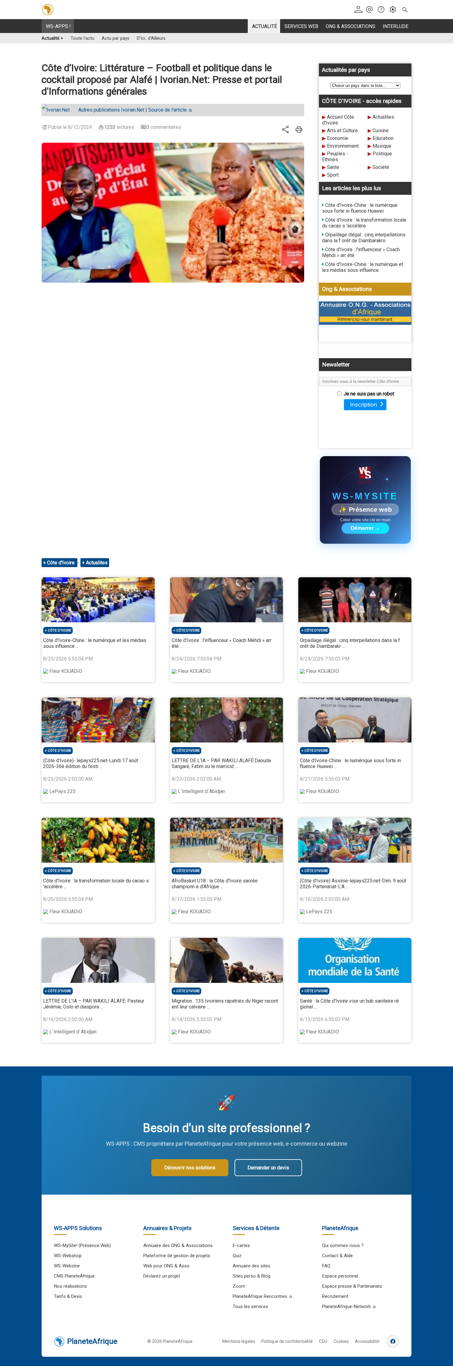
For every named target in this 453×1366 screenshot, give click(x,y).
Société (381, 167)
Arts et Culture (342, 130)
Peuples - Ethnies (335, 156)
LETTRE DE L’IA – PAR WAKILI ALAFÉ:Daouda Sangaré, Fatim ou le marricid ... (221, 763)
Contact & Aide (337, 1255)
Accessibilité (367, 1341)
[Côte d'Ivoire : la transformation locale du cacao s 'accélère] (98, 840)
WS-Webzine (67, 1266)
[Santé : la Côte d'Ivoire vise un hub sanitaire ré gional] (354, 960)
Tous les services (250, 1306)
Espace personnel (340, 1276)
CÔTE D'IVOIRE (59, 630)
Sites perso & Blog (251, 1276)
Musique (382, 146)
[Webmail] (371, 10)
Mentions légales (238, 1341)
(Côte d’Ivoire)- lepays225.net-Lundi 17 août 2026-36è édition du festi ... (90, 763)
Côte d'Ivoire (61, 563)
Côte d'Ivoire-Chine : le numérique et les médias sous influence (362, 267)
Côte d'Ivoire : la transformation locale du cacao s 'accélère (364, 223)
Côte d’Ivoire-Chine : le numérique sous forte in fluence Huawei (360, 208)
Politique (382, 154)
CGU (323, 1341)
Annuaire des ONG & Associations (178, 1245)
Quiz (237, 1255)
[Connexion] (359, 10)
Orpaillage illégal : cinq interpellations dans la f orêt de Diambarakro (364, 237)
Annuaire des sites (251, 1266)
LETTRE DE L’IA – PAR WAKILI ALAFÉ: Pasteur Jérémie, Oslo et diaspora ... (93, 1004)
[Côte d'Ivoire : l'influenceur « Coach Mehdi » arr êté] (226, 599)
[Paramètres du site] (395, 10)
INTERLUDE (395, 26)
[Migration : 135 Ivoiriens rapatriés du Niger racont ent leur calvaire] (226, 960)
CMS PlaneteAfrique (74, 1276)
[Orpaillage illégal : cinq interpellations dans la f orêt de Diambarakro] (354, 599)
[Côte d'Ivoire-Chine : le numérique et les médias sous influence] (98, 599)
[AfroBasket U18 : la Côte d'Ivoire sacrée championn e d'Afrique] (226, 840)
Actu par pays (115, 38)
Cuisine (381, 130)
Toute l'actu (82, 38)
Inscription (363, 404)
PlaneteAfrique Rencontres (260, 1296)
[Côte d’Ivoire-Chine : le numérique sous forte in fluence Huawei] (354, 719)
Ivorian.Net (111, 110)
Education (383, 138)
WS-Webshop (68, 1255)
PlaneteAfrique (92, 1341)
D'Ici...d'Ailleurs (151, 38)
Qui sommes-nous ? (343, 1245)
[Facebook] (393, 1341)
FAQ (326, 1266)
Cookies (341, 1341)
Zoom (239, 1286)
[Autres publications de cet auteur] (59, 110)
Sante (333, 167)
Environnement (343, 146)
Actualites (383, 117)
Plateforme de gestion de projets (176, 1255)
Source (167, 110)
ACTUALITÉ (264, 26)
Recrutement (335, 1296)
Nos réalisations (70, 1286)
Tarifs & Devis (68, 1296)
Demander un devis (268, 1168)
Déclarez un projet (161, 1276)
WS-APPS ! (58, 26)
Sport (333, 175)
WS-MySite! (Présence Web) (82, 1245)
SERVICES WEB (301, 26)
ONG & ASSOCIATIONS (350, 26)
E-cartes (241, 1245)
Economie (337, 138)
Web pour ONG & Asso (166, 1266)
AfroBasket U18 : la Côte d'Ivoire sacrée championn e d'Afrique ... (215, 884)
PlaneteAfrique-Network (346, 1306)
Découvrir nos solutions (189, 1168)
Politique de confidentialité (287, 1341)
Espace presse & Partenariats (352, 1286)
